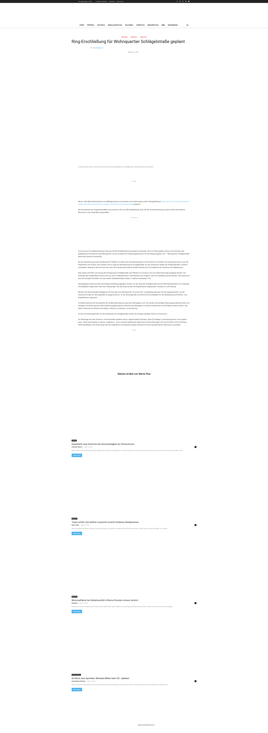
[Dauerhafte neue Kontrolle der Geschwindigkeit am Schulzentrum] (134, 410)
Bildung (74, 440)
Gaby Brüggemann (98, 48)
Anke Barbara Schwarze (78, 681)
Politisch (124, 37)
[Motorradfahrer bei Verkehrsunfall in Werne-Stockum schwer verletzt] (134, 566)
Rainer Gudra (75, 525)
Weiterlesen (77, 455)
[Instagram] (180, 1)
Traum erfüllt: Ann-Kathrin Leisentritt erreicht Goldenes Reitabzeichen (105, 522)
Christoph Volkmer (77, 447)
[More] (112, 172)
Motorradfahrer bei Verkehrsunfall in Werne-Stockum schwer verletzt (105, 600)
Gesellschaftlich (76, 674)
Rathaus (134, 37)
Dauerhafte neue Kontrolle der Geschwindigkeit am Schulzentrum (103, 444)
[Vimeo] (186, 1)
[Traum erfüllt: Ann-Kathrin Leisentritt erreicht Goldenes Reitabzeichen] (134, 488)
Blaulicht (74, 596)
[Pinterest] (102, 172)
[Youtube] (188, 1)
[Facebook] (177, 1)
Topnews (143, 37)
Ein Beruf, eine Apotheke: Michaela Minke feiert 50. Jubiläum (100, 678)
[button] (187, 25)
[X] (183, 1)
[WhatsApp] (107, 172)
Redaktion (75, 603)
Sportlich (74, 518)
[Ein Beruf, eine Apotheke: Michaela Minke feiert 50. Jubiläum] (134, 644)
